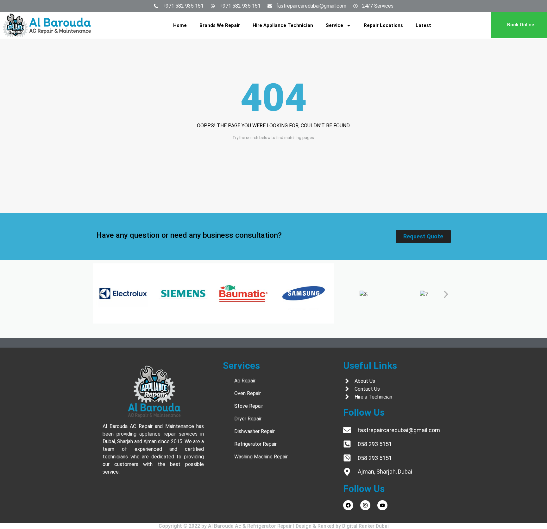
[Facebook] (348, 505)
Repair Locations (383, 25)
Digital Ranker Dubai (365, 526)
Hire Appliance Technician (283, 25)
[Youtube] (382, 505)
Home (180, 25)
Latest (423, 25)
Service (334, 25)
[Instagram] (365, 505)
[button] (101, 294)
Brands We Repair (219, 25)
